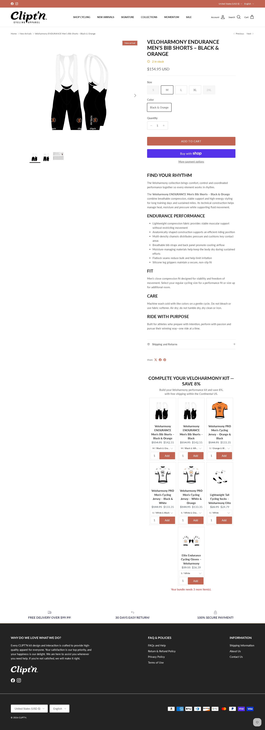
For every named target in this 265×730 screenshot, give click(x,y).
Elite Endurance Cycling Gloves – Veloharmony (191, 559)
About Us (235, 651)
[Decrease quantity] (150, 126)
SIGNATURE (127, 17)
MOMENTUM (171, 17)
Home (14, 33)
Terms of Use (156, 662)
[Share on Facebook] (160, 359)
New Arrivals (26, 33)
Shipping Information (242, 645)
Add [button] (167, 455)
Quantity (152, 118)
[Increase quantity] (165, 126)
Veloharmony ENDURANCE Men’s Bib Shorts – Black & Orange (65, 33)
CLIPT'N (22, 717)
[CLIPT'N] (29, 17)
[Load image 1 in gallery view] (84, 93)
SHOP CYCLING (81, 17)
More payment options (191, 161)
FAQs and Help (157, 645)
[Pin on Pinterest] (164, 359)
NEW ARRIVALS (105, 17)
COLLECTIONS (149, 17)
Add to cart (191, 141)
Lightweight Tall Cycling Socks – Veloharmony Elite (219, 498)
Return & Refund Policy (162, 651)
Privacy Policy (156, 656)
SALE (188, 17)
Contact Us (236, 656)
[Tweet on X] (155, 359)
